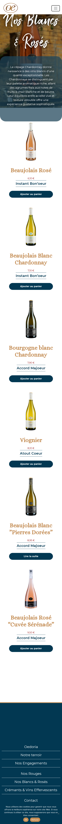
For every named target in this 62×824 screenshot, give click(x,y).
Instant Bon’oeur (31, 183)
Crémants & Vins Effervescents (31, 790)
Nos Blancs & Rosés (31, 782)
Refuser (35, 820)
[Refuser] (58, 813)
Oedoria (31, 747)
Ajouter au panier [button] (31, 194)
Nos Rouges (31, 774)
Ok (26, 820)
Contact (31, 800)
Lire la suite (31, 556)
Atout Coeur (31, 453)
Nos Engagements (31, 763)
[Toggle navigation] (55, 8)
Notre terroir (31, 755)
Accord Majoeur (31, 368)
